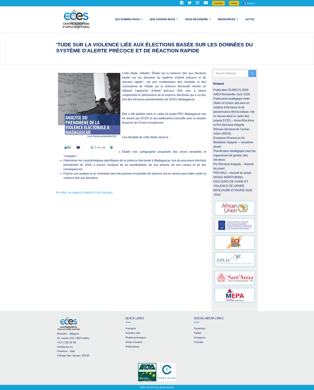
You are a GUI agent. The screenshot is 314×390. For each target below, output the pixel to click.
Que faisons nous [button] (163, 19)
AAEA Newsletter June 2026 (231, 94)
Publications (132, 346)
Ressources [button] (227, 19)
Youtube (198, 342)
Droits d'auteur (134, 342)
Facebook (199, 328)
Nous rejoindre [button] (197, 19)
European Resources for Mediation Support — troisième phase (233, 142)
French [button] (250, 3)
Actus (249, 19)
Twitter (198, 332)
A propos (131, 328)
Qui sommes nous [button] (127, 19)
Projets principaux (136, 337)
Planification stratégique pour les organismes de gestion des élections (234, 155)
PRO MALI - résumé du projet (232, 172)
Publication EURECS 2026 (230, 89)
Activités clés (133, 332)
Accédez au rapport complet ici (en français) (84, 192)
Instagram (200, 337)
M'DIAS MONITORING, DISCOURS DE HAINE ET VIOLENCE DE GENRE (230, 181)
